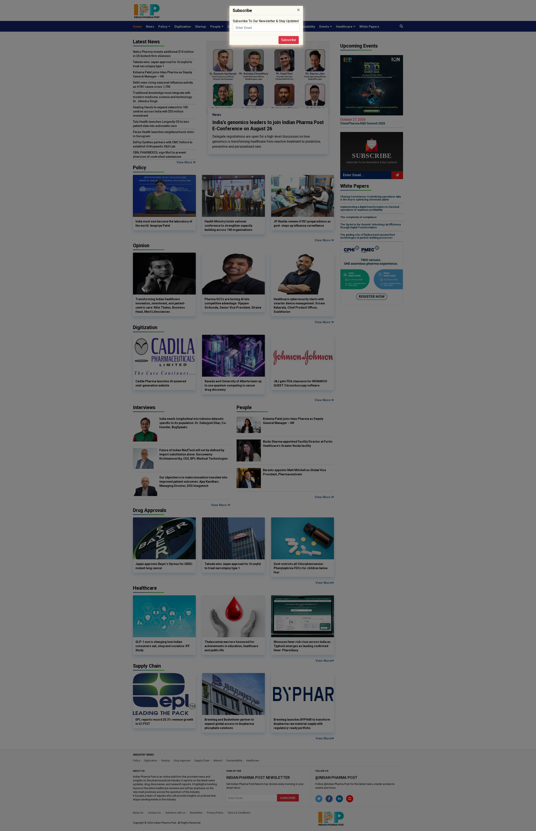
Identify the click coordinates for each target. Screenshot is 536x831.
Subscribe (288, 40)
